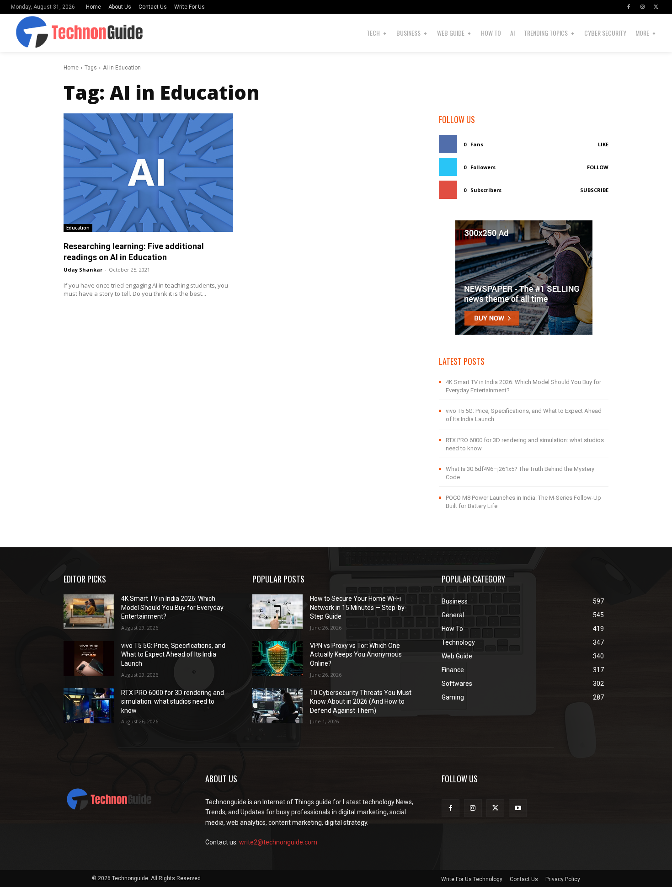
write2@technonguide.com (278, 842)
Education (78, 227)
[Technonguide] (27, 33)
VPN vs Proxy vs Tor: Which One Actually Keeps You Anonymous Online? (356, 654)
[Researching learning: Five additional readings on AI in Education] (148, 172)
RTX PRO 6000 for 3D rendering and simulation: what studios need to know (172, 701)
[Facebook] (629, 7)
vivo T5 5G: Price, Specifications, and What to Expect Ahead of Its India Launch (173, 654)
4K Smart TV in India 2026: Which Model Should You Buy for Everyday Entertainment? (172, 607)
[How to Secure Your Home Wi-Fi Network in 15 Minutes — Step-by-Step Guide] (277, 612)
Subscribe (594, 190)
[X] (656, 7)
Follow (597, 167)
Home (71, 67)
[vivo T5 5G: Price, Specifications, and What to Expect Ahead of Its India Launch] (89, 658)
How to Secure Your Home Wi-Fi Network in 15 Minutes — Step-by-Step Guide (358, 607)
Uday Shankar (83, 269)
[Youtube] (518, 808)
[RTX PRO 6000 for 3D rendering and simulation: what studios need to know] (89, 705)
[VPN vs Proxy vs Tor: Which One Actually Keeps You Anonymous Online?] (277, 658)
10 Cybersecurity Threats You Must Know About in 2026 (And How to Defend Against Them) (360, 701)
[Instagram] (642, 7)
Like (603, 144)
